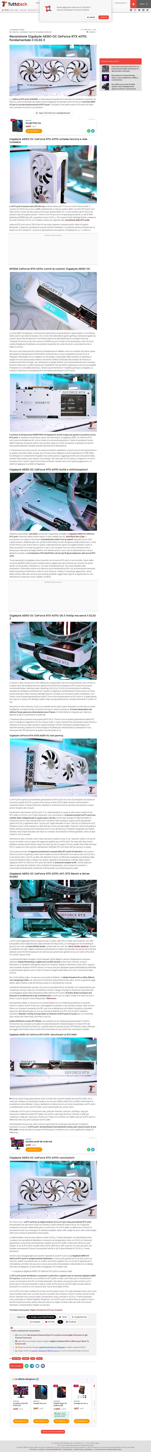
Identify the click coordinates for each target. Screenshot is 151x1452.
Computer (15, 32)
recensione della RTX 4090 (77, 220)
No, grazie (91, 17)
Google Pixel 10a (33, 123)
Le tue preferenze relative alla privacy (107, 1449)
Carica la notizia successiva (53, 1431)
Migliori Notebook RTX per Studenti (46, 1310)
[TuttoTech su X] (60, 1322)
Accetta (103, 17)
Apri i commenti (16, 1366)
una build (33, 534)
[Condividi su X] (37, 1366)
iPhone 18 (23, 10)
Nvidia (39, 1358)
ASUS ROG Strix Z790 (75, 537)
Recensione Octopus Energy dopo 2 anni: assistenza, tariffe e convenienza (125, 77)
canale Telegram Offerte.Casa (44, 1351)
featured (16, 1358)
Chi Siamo (33, 1449)
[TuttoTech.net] (17, 4)
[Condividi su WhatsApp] (88, 131)
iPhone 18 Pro (32, 10)
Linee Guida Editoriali (53, 1449)
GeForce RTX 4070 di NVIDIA (25, 99)
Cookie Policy (78, 1449)
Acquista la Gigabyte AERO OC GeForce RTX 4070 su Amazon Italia (43, 1271)
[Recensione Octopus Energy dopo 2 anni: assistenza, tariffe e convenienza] (106, 78)
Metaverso (51, 998)
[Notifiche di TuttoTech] (133, 4)
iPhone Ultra (14, 10)
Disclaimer (88, 1449)
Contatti (41, 1449)
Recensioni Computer (43, 32)
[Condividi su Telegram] (93, 131)
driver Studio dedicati (79, 946)
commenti (92, 32)
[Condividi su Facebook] (43, 1366)
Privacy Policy (67, 1449)
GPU (32, 1358)
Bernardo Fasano (18, 29)
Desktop (32, 32)
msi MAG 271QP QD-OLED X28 (39, 1142)
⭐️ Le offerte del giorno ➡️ (25, 1379)
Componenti (24, 32)
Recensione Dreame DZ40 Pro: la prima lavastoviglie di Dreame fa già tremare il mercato (125, 69)
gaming (25, 1358)
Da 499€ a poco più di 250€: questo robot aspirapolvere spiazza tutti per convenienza (124, 86)
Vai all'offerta (32, 131)
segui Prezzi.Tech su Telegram (52, 1347)
